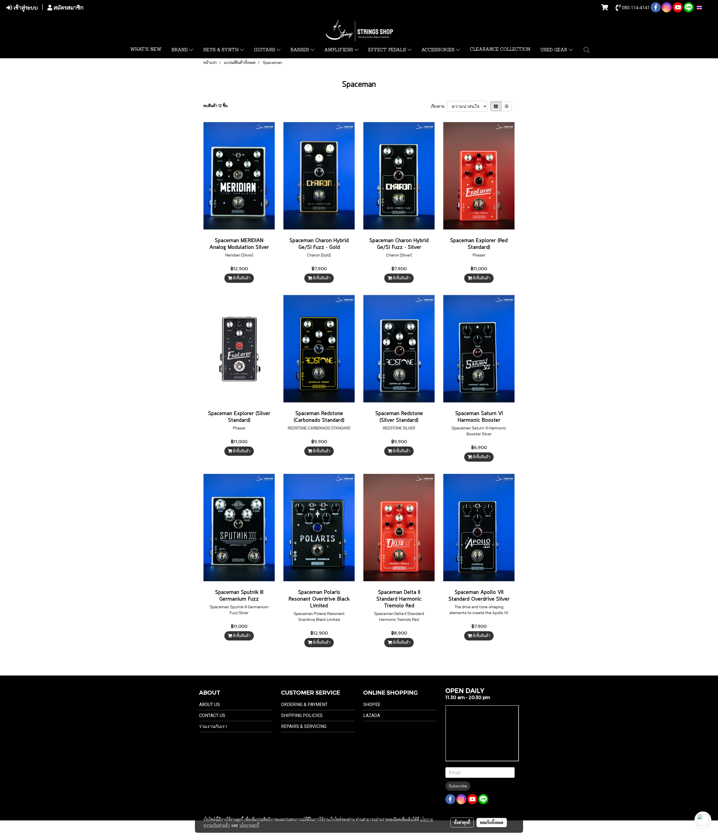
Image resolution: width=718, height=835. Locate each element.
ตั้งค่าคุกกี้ (462, 822)
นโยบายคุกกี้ (249, 825)
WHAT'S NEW (146, 49)
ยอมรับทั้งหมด (491, 822)
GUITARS (265, 50)
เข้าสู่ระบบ (25, 7)
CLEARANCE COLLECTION (500, 49)
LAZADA (371, 715)
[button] (587, 50)
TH (705, 7)
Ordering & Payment (304, 704)
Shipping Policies (302, 715)
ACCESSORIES (438, 50)
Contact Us (212, 715)
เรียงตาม (439, 106)
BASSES (300, 50)
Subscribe (458, 785)
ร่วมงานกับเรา (213, 726)
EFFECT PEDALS (388, 50)
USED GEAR (554, 50)
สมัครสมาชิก (68, 7)
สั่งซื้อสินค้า (241, 278)
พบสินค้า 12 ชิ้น (215, 105)
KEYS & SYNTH (221, 50)
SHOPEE (371, 704)
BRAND (180, 50)
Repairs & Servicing (303, 726)
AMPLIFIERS (339, 50)
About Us (209, 704)
